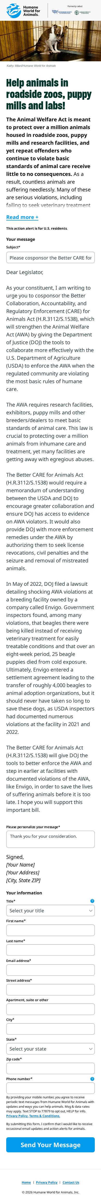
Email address (17, 960)
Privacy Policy (46, 1182)
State (10, 1039)
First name (15, 921)
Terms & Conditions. (44, 1116)
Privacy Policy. (17, 1116)
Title (49, 901)
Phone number (49, 1078)
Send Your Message (51, 1144)
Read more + (22, 217)
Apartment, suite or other (27, 1000)
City (9, 1019)
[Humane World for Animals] (23, 11)
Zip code (13, 1059)
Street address (18, 980)
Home (26, 1182)
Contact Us (71, 1182)
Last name (14, 941)
